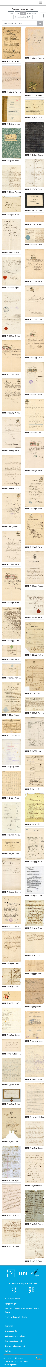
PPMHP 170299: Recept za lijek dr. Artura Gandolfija (34, 58)
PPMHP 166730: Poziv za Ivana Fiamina (11, 659)
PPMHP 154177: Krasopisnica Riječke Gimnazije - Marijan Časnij (11, 1054)
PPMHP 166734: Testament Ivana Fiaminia (11, 640)
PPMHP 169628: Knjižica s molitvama (11, 160)
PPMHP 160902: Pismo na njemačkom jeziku (34, 928)
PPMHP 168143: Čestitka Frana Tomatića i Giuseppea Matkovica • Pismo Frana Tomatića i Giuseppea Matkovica (11, 252)
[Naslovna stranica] (2, 2)
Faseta (11, 13)
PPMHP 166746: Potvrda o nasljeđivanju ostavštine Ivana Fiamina (34, 547)
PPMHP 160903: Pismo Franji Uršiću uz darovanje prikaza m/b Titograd (11, 926)
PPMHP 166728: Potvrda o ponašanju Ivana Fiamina (34, 617)
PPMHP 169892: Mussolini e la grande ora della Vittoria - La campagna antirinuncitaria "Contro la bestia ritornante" (11, 124)
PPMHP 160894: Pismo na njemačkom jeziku (11, 986)
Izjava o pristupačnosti (13, 1341)
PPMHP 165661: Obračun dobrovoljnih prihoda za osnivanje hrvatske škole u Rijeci (11, 798)
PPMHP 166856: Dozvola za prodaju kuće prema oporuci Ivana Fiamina (34, 319)
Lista (17, 13)
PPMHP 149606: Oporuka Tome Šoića (34, 1261)
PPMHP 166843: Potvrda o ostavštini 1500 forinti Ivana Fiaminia (11, 450)
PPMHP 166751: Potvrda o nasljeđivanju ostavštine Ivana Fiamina (11, 526)
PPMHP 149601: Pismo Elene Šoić (11, 1246)
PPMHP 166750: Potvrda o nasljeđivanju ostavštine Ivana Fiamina (34, 470)
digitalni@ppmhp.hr (12, 1298)
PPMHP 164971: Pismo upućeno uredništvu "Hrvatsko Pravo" (34, 824)
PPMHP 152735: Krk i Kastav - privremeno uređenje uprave (34, 1117)
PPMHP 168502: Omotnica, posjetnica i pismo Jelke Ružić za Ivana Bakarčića (34, 210)
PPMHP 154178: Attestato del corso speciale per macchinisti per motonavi (34, 1041)
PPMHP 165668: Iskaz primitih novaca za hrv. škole (34, 751)
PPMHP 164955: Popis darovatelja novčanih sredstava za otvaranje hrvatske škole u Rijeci (34, 861)
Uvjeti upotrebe (11, 1331)
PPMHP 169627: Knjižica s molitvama (34, 155)
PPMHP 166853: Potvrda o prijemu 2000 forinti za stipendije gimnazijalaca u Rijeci (11, 413)
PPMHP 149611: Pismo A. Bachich (34, 1185)
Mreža (22, 13)
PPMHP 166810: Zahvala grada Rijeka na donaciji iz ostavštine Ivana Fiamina (11, 488)
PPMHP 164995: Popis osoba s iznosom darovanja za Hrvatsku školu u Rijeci (11, 835)
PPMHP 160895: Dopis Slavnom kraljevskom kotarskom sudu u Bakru (34, 955)
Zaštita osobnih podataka (14, 1336)
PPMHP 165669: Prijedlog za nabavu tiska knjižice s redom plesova (11, 766)
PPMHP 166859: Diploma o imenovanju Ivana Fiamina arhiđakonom (11, 336)
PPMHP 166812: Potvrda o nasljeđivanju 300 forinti (34, 394)
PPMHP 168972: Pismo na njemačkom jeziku (11, 192)
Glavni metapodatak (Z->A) (22, 17)
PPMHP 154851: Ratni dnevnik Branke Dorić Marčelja (34, 1006)
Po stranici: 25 (31, 13)
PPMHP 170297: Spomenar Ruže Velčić (34, 95)
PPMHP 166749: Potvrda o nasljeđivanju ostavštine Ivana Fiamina (11, 564)
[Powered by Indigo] (39, 1359)
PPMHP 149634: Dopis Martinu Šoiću (34, 1148)
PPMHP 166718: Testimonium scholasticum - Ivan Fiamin (34, 693)
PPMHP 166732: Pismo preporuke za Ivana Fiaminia (34, 586)
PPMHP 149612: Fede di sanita (11, 1141)
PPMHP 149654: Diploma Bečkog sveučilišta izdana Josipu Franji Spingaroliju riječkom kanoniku (11, 1104)
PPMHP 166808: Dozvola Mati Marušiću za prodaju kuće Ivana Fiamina (34, 432)
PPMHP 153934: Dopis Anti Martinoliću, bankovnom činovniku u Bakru (34, 1079)
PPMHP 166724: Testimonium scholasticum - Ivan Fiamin (34, 655)
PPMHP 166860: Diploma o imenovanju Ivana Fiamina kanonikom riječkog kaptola (34, 244)
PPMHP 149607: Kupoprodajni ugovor (11, 1215)
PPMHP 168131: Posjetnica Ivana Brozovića (34, 224)
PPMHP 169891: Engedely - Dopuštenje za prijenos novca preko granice (34, 117)
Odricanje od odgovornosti (15, 1346)
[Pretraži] (40, 23)
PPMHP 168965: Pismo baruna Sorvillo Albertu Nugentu (34, 189)
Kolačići (8, 1351)
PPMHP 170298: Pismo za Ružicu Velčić (11, 92)
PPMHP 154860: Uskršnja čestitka (11, 1003)
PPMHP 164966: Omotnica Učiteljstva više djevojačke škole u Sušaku (11, 853)
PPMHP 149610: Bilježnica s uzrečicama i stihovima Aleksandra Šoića (11, 1180)
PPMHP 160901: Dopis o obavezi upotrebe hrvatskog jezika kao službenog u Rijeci (11, 963)
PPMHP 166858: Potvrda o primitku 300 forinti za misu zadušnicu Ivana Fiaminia (34, 281)
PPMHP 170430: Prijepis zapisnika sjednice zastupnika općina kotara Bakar (11, 61)
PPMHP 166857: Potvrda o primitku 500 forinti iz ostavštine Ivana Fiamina (11, 374)
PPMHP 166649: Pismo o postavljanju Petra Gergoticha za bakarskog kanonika (11, 735)
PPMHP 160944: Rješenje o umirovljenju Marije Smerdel (34, 895)
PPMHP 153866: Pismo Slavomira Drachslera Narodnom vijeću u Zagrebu (11, 1084)
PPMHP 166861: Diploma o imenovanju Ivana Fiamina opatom (11, 287)
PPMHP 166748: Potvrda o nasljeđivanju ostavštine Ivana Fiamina (34, 508)
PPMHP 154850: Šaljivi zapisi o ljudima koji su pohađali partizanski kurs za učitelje (11, 1035)
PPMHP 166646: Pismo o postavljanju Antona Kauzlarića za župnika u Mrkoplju (34, 713)
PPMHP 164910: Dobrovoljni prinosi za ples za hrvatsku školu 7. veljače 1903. (11, 892)
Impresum (9, 1326)
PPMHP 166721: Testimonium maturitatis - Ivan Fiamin (11, 715)
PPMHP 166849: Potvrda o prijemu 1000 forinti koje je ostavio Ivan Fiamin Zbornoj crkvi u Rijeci (34, 357)
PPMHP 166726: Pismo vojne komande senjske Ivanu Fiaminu (11, 678)
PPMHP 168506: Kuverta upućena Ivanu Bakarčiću (11, 214)
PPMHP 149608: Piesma (34, 1224)
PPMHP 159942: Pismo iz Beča (34, 973)
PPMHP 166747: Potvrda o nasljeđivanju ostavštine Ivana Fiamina (11, 602)
